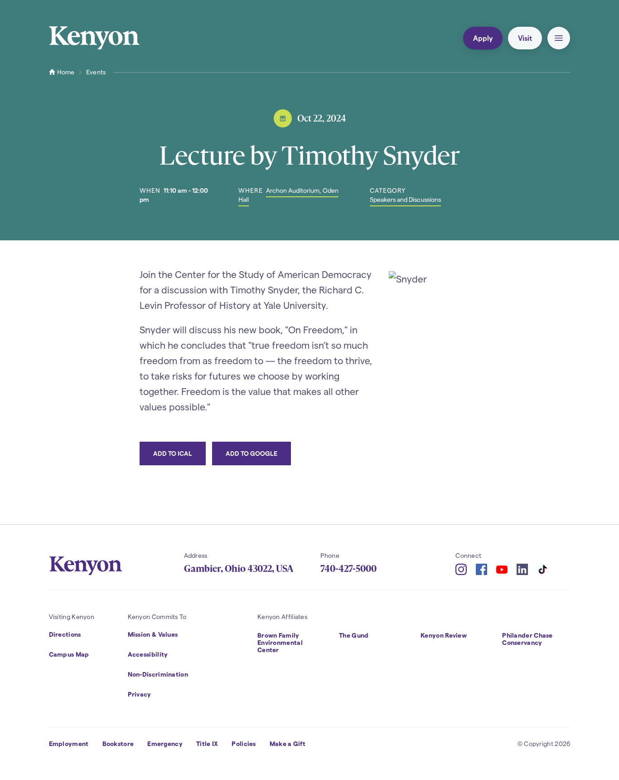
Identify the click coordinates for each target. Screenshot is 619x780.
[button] (558, 38)
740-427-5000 (348, 568)
